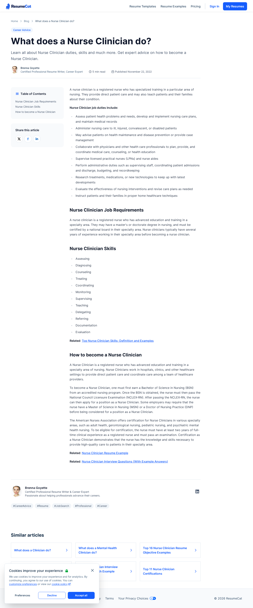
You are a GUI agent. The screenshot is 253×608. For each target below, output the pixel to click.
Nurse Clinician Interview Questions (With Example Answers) (125, 461)
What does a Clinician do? (32, 550)
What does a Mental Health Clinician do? (98, 550)
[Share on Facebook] (28, 139)
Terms (109, 598)
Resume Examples (173, 6)
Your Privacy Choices (133, 598)
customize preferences (23, 584)
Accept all (81, 595)
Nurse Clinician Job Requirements (35, 101)
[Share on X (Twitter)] (19, 139)
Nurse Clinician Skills (27, 106)
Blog (26, 21)
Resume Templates (142, 6)
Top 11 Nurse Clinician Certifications (158, 571)
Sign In (214, 6)
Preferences (22, 595)
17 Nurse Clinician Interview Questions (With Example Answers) (98, 571)
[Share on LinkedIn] (37, 139)
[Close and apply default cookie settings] (92, 570)
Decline (52, 595)
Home (14, 21)
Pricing (196, 6)
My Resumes (235, 6)
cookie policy (60, 584)
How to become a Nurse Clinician (35, 111)
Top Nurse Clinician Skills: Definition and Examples (118, 341)
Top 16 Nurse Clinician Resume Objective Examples (165, 550)
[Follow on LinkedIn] (197, 491)
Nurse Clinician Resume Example (105, 453)
